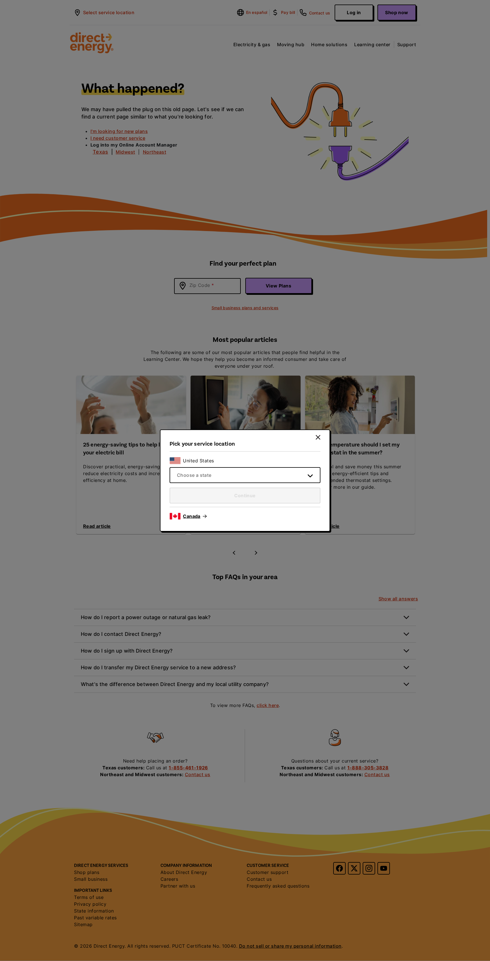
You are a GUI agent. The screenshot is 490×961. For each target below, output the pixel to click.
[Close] (318, 437)
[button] (195, 516)
